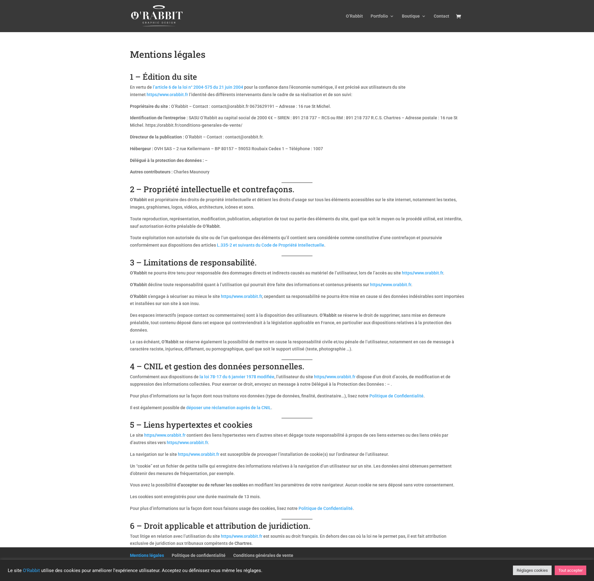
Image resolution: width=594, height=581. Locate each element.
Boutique (411, 16)
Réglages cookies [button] (532, 570)
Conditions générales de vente (263, 555)
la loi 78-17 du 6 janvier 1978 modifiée (237, 376)
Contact (441, 16)
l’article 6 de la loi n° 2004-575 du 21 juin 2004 (198, 87)
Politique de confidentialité (199, 555)
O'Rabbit (31, 570)
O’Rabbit (354, 16)
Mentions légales (147, 555)
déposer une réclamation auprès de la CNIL (228, 407)
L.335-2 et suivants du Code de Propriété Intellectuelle (270, 245)
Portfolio (379, 16)
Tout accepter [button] (570, 570)
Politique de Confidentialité (396, 395)
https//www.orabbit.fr (167, 94)
